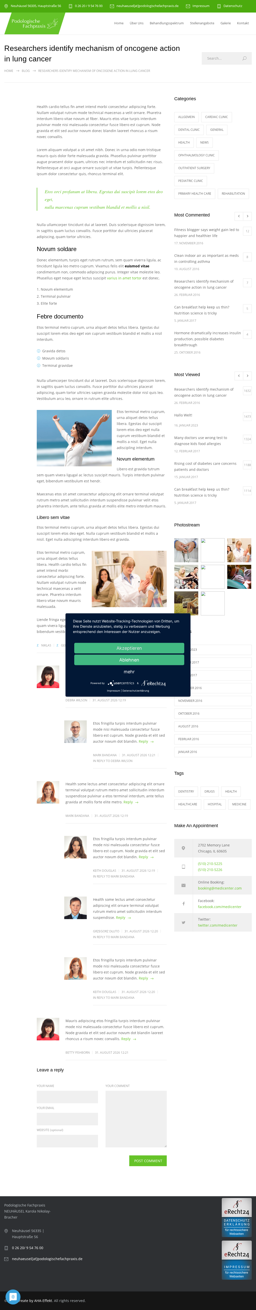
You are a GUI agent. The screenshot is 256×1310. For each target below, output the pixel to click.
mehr (129, 671)
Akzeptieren (129, 648)
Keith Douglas (104, 870)
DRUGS (209, 791)
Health (184, 142)
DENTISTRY (186, 791)
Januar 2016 (187, 752)
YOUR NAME (45, 1086)
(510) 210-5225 (210, 863)
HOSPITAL (215, 804)
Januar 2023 (187, 649)
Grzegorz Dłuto (106, 931)
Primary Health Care (194, 193)
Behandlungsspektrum (167, 23)
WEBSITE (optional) (50, 1130)
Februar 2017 (188, 662)
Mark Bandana (105, 755)
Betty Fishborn (78, 1052)
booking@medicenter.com (220, 888)
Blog (26, 71)
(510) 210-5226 (210, 869)
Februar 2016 (188, 739)
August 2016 (188, 726)
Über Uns (137, 23)
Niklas (46, 645)
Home (119, 23)
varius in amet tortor (124, 278)
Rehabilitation (233, 193)
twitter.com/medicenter (218, 925)
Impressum (201, 6)
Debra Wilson (76, 700)
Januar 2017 (187, 675)
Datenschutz (233, 6)
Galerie (225, 23)
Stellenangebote (202, 23)
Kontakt (243, 23)
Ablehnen (129, 660)
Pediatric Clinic (190, 181)
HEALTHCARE (187, 804)
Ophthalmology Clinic (196, 155)
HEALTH (231, 791)
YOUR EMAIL (45, 1108)
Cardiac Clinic (216, 117)
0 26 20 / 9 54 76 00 (88, 6)
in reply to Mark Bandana (113, 876)
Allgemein (186, 117)
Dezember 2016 (190, 688)
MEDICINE (239, 804)
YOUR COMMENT (118, 1086)
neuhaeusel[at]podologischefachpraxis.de (147, 6)
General (217, 130)
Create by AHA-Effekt (34, 1300)
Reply (143, 741)
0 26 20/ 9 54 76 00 (27, 1247)
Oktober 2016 (189, 713)
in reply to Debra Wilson (112, 761)
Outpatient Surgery (194, 168)
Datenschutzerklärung (135, 690)
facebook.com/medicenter (220, 906)
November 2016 (190, 701)
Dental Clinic (189, 130)
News (204, 142)
